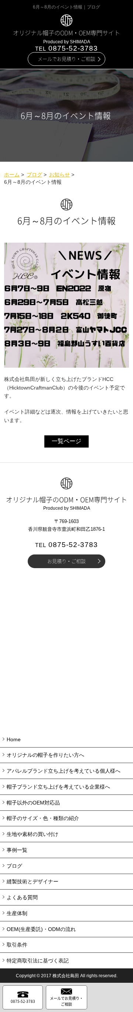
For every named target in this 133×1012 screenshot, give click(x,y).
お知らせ (59, 175)
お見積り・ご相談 (66, 560)
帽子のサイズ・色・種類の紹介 (43, 818)
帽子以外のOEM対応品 (33, 803)
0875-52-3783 (66, 48)
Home (14, 739)
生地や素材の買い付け (32, 834)
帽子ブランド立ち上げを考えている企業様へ (58, 787)
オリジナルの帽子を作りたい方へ (45, 755)
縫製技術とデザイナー (32, 881)
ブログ (34, 175)
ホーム (12, 175)
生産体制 (17, 913)
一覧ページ (66, 441)
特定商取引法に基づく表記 (38, 961)
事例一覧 (17, 850)
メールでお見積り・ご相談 (66, 58)
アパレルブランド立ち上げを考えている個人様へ (63, 771)
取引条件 (17, 945)
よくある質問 (22, 897)
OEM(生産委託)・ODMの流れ (41, 929)
